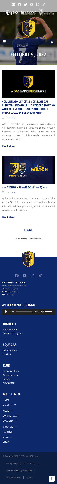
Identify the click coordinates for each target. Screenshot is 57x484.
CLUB (5, 436)
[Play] (6, 311)
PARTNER (7, 431)
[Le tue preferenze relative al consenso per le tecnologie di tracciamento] (52, 479)
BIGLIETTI (7, 404)
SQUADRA (8, 420)
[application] (28, 312)
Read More (8, 146)
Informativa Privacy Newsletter (19, 470)
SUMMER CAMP (11, 415)
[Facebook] (19, 4)
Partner (7, 378)
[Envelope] (13, 4)
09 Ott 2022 (11, 117)
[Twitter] (25, 4)
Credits (30, 477)
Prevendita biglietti (12, 333)
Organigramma (11, 375)
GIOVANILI (8, 426)
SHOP (6, 441)
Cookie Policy (35, 238)
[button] (4, 41)
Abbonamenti (10, 329)
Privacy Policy (21, 238)
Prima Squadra (10, 350)
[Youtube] (31, 4)
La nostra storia (11, 371)
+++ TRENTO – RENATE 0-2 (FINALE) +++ (24, 187)
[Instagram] (37, 4)
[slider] (49, 311)
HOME (6, 399)
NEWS (6, 410)
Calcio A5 (7, 354)
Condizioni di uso (13, 477)
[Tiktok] (40, 275)
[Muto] (42, 311)
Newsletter (8, 382)
